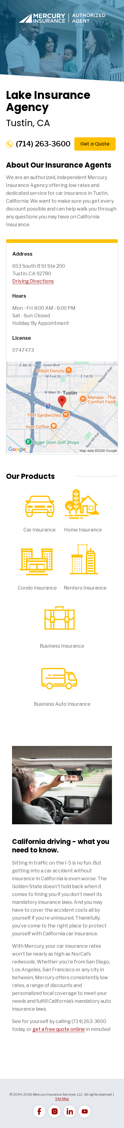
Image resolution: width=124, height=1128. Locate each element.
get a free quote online (59, 1029)
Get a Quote (95, 143)
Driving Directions (33, 281)
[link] (39, 1111)
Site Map (62, 1099)
